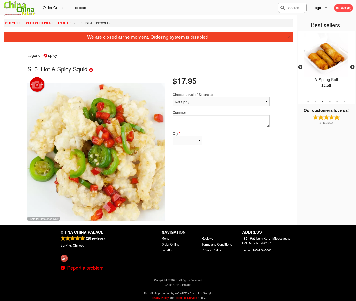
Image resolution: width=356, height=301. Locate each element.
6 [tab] (344, 101)
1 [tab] (308, 101)
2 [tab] (315, 101)
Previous (300, 67)
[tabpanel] (326, 64)
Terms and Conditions (217, 244)
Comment (180, 112)
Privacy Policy (211, 250)
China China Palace (82, 232)
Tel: (256, 250)
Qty (176, 133)
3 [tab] (322, 101)
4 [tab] (329, 101)
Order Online (54, 7)
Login (317, 7)
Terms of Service (186, 297)
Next (352, 67)
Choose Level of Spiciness (194, 94)
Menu (165, 238)
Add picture (37, 84)
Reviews (207, 238)
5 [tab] (337, 101)
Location (78, 7)
